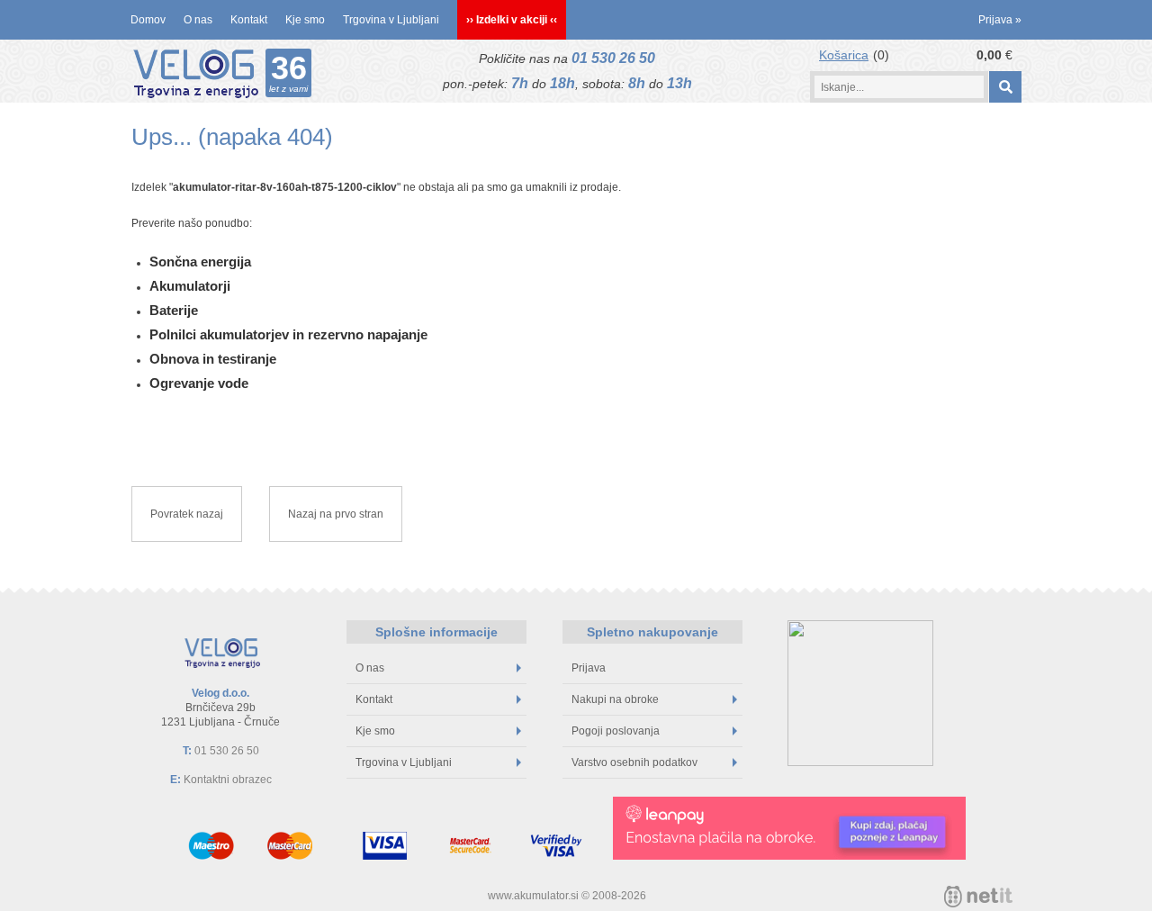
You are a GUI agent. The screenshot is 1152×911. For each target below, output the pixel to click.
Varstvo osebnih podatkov (635, 762)
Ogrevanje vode (198, 383)
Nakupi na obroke (615, 699)
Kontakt (248, 20)
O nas (198, 20)
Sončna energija (200, 261)
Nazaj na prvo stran (335, 514)
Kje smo (305, 20)
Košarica (843, 55)
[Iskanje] (1005, 87)
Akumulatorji (189, 285)
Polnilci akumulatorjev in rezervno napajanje (288, 334)
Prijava (1000, 19)
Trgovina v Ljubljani (391, 20)
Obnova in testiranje (212, 358)
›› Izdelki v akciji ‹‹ (511, 20)
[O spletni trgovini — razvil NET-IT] (978, 896)
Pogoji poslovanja (616, 731)
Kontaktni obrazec (228, 779)
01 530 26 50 (613, 58)
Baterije (173, 310)
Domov (148, 20)
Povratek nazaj (186, 514)
